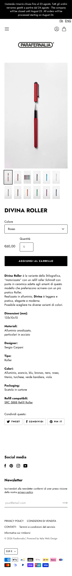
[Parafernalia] (36, 45)
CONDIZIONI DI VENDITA (41, 521)
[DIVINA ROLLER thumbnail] (8, 177)
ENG (68, 21)
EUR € (9, 551)
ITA (61, 21)
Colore (8, 222)
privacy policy (25, 492)
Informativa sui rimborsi (17, 533)
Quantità (25, 239)
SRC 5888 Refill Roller (18, 402)
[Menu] (7, 29)
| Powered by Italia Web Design (41, 538)
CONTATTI (10, 527)
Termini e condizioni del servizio (37, 527)
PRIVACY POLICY (14, 521)
